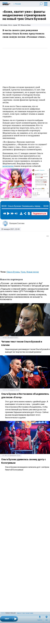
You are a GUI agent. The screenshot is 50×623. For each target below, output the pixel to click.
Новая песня (32, 271)
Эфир (46, 620)
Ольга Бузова (13, 271)
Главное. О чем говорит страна (25, 613)
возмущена (8, 166)
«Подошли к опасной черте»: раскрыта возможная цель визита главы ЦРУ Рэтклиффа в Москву (24, 290)
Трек (23, 271)
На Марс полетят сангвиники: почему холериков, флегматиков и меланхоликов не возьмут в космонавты (23, 297)
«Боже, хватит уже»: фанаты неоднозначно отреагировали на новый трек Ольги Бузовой (24, 15)
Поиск (41, 3)
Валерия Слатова (16, 223)
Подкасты (39, 620)
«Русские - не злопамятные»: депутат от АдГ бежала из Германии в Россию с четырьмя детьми (24, 284)
